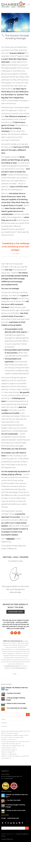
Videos (3, 719)
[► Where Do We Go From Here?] (3, 704)
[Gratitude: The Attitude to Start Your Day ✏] (3, 688)
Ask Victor (4, 726)
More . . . (15, 674)
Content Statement (7, 839)
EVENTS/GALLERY (13, 818)
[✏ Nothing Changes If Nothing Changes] (3, 698)
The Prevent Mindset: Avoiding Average (16, 37)
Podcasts (4, 723)
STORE (3, 818)
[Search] (28, 714)
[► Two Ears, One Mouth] (3, 694)
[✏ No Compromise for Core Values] (3, 709)
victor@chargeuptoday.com (12, 666)
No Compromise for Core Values (17, 708)
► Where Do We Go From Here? (15, 703)
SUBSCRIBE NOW (15, 612)
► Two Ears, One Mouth (13, 693)
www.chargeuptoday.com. (19, 668)
